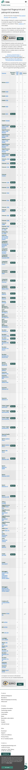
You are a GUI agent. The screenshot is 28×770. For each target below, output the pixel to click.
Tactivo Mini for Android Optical (5, 238)
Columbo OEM (5, 257)
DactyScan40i (5, 412)
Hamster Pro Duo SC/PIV (5, 356)
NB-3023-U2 (5, 317)
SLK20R (4, 503)
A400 (7, 91)
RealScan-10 (5, 389)
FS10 (8, 163)
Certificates (4, 714)
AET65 (5, 627)
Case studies (4, 712)
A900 (7, 106)
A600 (7, 96)
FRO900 (8, 120)
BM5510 (4, 547)
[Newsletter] (26, 764)
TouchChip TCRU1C (4, 536)
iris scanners (14, 17)
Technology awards (6, 710)
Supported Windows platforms (13, 56)
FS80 (8, 207)
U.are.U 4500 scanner (5, 127)
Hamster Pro (5, 339)
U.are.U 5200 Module (5, 146)
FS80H (3, 211)
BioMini (4, 370)
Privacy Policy (5, 736)
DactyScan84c (5, 419)
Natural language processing (9, 699)
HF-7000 (4, 233)
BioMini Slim (5, 382)
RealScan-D (5, 486)
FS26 (8, 167)
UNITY (7, 82)
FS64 (8, 200)
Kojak (3, 273)
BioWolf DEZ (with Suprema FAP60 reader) (6, 590)
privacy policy (9, 762)
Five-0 (3, 264)
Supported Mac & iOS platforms (13, 58)
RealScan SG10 (5, 476)
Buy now (13, 113)
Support (3, 733)
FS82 (8, 215)
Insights (3, 722)
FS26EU (4, 175)
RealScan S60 (5, 459)
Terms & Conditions (6, 734)
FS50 (8, 187)
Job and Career (5, 724)
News (2, 716)
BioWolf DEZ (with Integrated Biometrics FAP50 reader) (5, 575)
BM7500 (4, 555)
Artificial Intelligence (6, 695)
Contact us (6, 754)
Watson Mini (5, 288)
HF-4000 (4, 229)
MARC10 (4, 294)
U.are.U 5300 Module (5, 151)
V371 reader (5, 639)
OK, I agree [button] (7, 767)
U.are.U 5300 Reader (5, 155)
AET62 (5, 622)
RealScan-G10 (5, 497)
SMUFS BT (4, 365)
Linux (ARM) (20, 73)
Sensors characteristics (13, 54)
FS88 (8, 220)
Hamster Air (5, 650)
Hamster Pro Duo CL (5, 349)
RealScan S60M (4, 468)
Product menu (5, 5)
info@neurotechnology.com (8, 745)
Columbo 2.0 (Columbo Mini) (5, 245)
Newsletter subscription (7, 718)
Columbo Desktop (4, 252)
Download (3, 731)
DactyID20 (4, 407)
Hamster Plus (5, 335)
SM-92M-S (5, 646)
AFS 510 (6, 632)
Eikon (6, 528)
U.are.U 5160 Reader (5, 141)
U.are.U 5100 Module (5, 132)
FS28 (8, 182)
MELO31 (4, 298)
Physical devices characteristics (14, 60)
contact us (21, 23)
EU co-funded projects (7, 738)
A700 (7, 100)
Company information (7, 708)
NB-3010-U (5, 312)
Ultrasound (4, 701)
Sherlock (4, 282)
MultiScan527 (5, 428)
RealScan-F (5, 399)
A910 (7, 114)
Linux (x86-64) (17, 73)
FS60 (8, 193)
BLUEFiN (4, 435)
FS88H (3, 224)
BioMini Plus (5, 373)
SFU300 (4, 667)
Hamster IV (5, 331)
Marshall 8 (4, 563)
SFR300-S (4, 663)
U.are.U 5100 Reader (5, 136)
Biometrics (4, 697)
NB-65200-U (5, 327)
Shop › (20, 38)
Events (3, 720)
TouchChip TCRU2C (4, 540)
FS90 (8, 226)
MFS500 (4, 302)
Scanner (4, 73)
